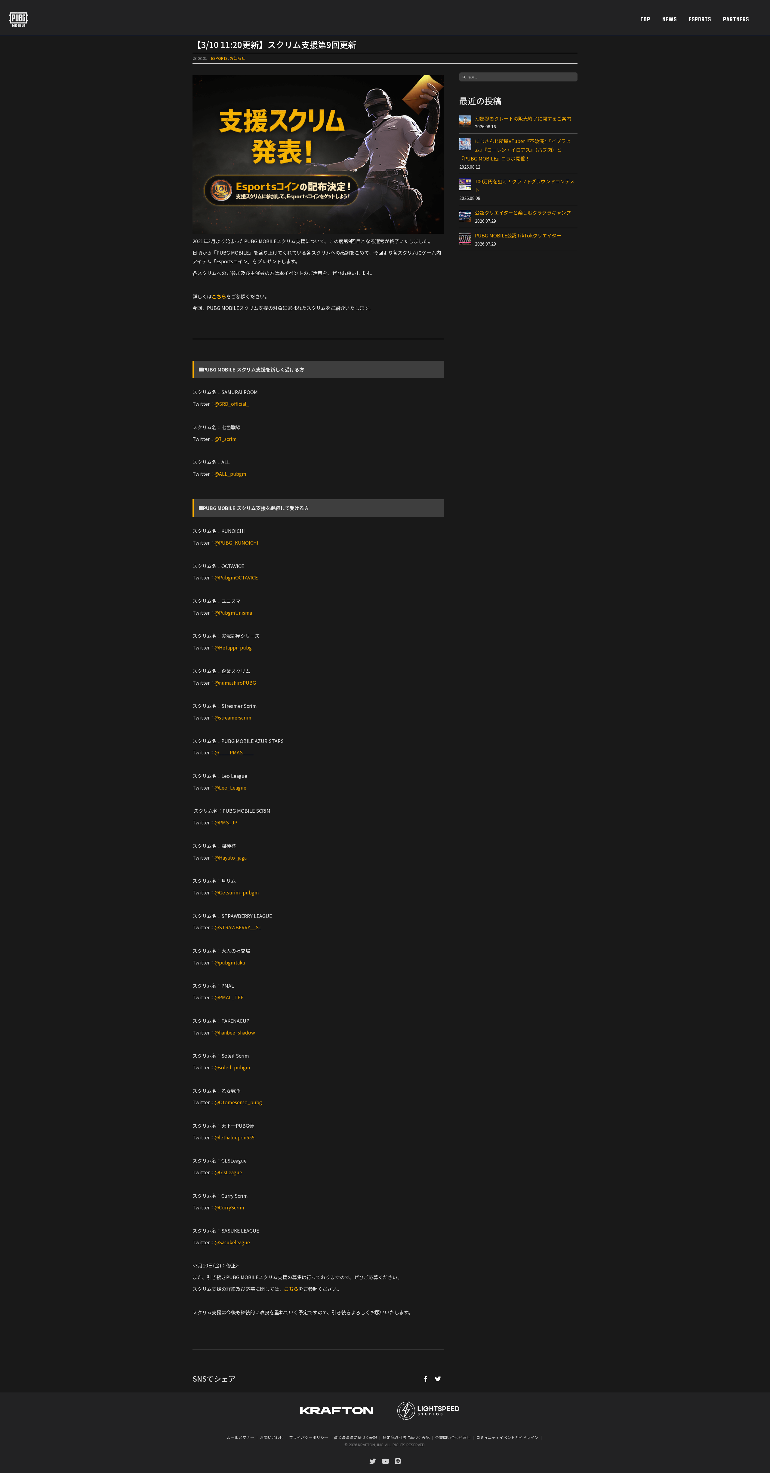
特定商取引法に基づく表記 (406, 1437)
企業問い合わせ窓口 (452, 1437)
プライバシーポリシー (308, 1437)
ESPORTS (219, 58)
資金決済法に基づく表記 (355, 1437)
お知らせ (237, 58)
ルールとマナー (240, 1437)
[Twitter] (438, 1378)
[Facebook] (426, 1378)
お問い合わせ (271, 1437)
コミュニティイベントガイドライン (507, 1437)
